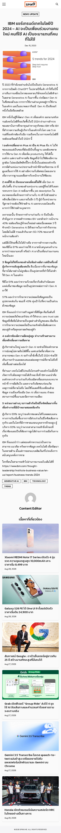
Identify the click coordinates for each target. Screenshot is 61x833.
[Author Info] (30, 503)
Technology (39, 481)
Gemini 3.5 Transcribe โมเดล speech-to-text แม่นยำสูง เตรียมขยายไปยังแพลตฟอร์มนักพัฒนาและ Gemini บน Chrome (30, 760)
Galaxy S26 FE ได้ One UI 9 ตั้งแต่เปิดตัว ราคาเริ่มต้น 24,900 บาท (29, 610)
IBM (25, 481)
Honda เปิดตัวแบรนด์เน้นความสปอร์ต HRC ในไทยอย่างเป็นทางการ (29, 812)
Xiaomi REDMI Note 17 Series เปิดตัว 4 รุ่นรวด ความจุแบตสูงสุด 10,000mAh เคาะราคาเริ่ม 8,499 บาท (30, 561)
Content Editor (30, 508)
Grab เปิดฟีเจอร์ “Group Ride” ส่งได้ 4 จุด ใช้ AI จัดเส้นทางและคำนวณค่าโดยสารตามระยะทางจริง (29, 707)
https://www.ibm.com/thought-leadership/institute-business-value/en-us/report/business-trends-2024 (25, 470)
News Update (30, 14)
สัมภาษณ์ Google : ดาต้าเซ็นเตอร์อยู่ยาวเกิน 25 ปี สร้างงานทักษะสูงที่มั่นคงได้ (30, 658)
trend (7, 486)
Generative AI (11, 481)
